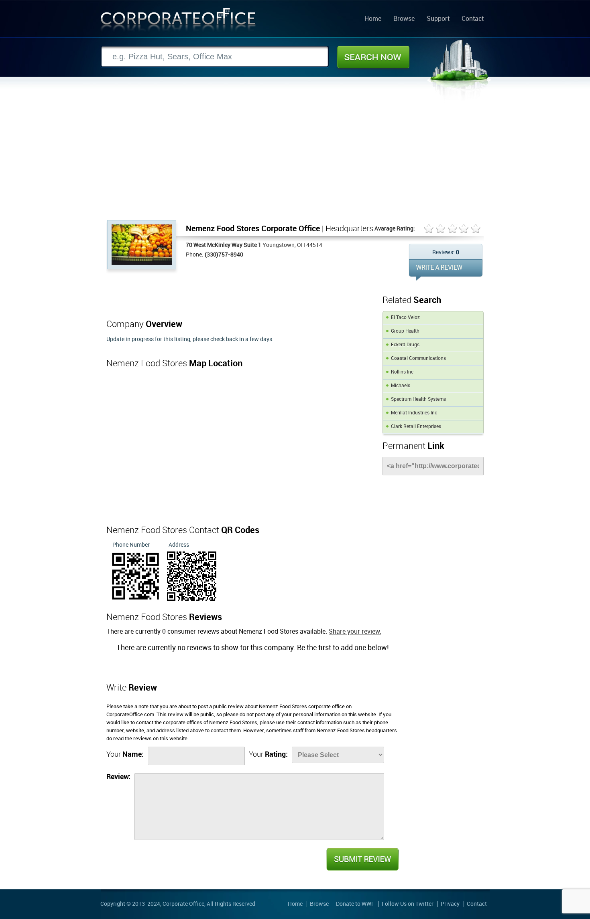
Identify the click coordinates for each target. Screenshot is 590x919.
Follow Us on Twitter (407, 904)
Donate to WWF (355, 904)
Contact (473, 19)
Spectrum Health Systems (418, 399)
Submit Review (362, 859)
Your (125, 754)
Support (438, 19)
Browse (404, 19)
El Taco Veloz (405, 317)
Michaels (400, 385)
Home (372, 19)
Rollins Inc (402, 372)
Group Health (405, 331)
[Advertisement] (295, 160)
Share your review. (355, 631)
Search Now (373, 57)
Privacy (450, 904)
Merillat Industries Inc (414, 413)
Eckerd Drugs (405, 344)
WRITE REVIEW (446, 270)
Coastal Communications (418, 358)
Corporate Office (178, 21)
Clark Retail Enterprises (416, 426)
